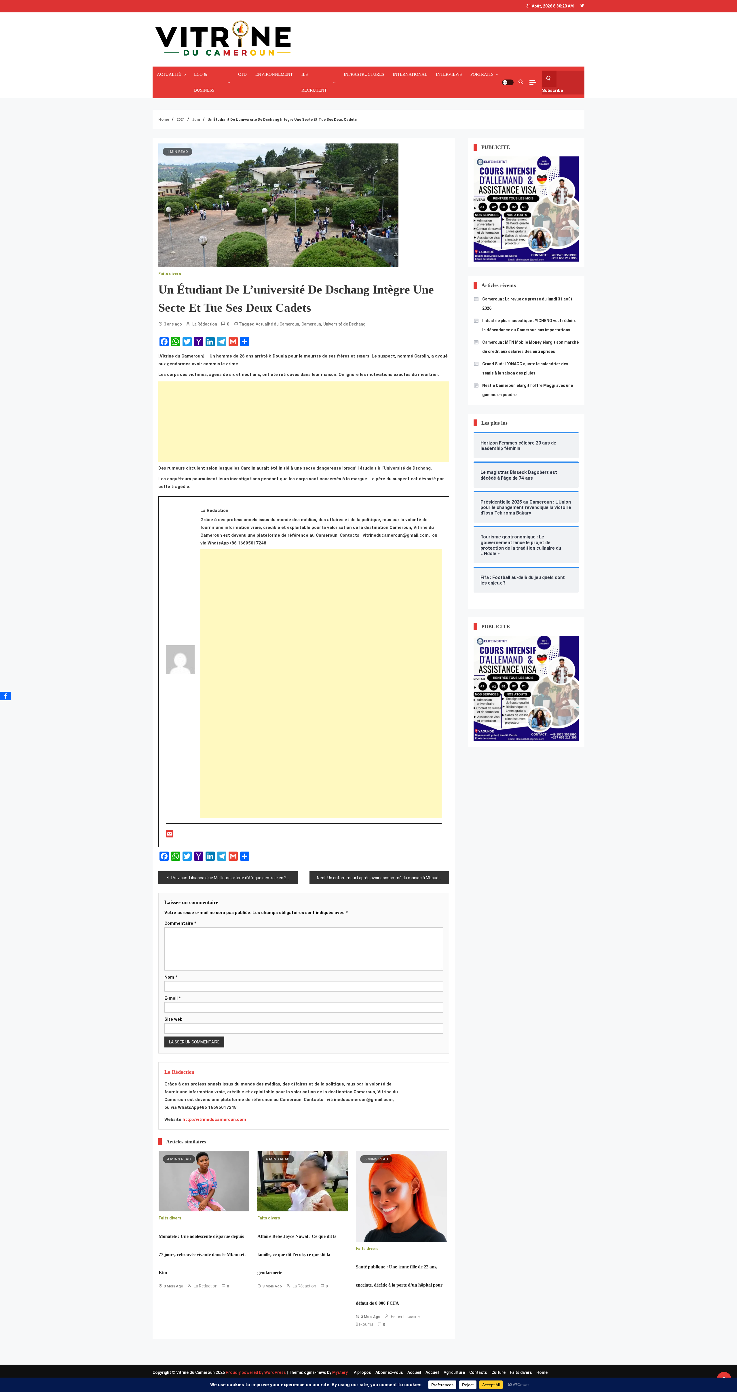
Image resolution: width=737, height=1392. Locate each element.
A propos (362, 1372)
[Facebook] (5, 696)
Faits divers (169, 273)
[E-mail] (169, 835)
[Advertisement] (303, 421)
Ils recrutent (314, 82)
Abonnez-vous (389, 1372)
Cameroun (311, 324)
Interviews (449, 74)
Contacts (478, 1372)
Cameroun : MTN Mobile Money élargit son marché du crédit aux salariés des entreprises (530, 347)
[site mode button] (508, 82)
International (410, 74)
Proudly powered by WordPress (256, 1372)
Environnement (274, 74)
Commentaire (180, 923)
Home (542, 1372)
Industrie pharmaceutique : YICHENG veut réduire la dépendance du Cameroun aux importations (529, 325)
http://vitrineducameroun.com (214, 1119)
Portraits (481, 74)
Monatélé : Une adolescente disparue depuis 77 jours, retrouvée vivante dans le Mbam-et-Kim (202, 1254)
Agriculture (454, 1372)
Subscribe (552, 90)
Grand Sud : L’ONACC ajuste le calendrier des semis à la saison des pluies (525, 368)
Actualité (169, 74)
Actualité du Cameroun (277, 324)
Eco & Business (204, 82)
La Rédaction (204, 324)
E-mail (172, 998)
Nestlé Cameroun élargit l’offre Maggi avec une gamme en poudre (527, 390)
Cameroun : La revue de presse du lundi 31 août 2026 (527, 304)
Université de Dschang (344, 324)
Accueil (414, 1372)
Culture (498, 1372)
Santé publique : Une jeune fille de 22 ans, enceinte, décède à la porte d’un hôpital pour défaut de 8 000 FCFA (399, 1285)
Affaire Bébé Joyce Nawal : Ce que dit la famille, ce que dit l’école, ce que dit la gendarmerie (297, 1254)
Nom (170, 977)
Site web (173, 1019)
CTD (242, 74)
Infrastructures (364, 74)
